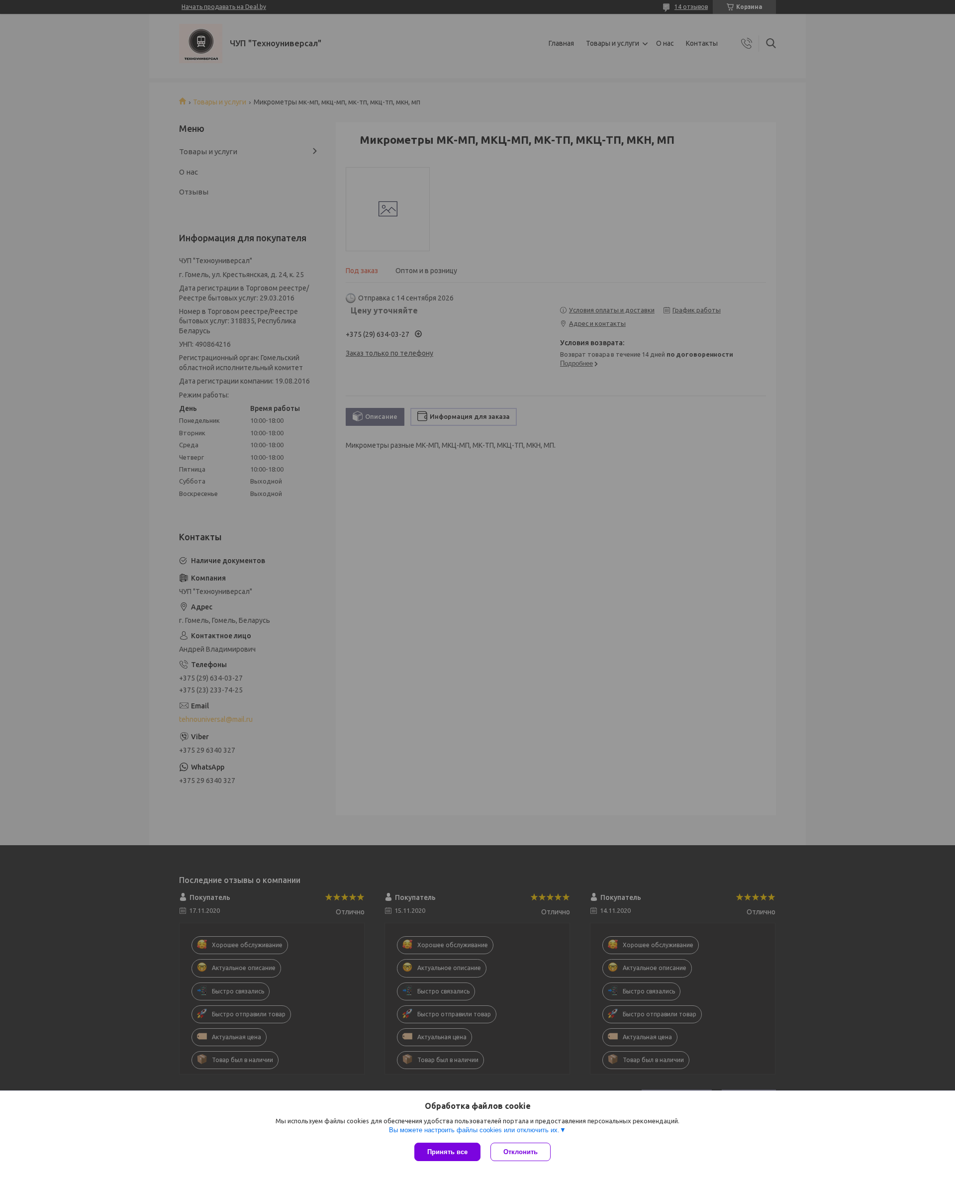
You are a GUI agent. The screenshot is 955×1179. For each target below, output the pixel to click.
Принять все (447, 1152)
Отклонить (520, 1152)
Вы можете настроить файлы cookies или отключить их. (474, 1130)
